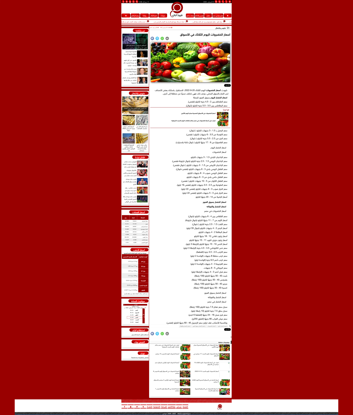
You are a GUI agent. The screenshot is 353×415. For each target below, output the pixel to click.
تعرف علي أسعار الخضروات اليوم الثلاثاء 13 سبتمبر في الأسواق (206, 363)
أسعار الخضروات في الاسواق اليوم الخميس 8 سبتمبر (166, 372)
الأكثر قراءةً (140, 157)
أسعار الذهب (139, 249)
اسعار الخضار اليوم (219, 97)
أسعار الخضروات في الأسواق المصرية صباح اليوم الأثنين (198, 113)
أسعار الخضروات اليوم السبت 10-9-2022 (207, 371)
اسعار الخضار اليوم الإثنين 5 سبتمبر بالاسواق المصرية (166, 381)
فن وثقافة (140, 30)
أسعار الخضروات (213, 90)
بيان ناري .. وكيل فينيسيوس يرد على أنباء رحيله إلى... (228, 21)
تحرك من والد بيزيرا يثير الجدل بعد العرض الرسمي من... (189, 21)
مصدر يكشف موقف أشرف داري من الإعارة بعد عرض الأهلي (148, 21)
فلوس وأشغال (220, 27)
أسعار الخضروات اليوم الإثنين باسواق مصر (167, 362)
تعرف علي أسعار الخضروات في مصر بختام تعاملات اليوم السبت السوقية (193, 120)
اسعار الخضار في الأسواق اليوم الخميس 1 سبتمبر (167, 390)
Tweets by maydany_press (139, 357)
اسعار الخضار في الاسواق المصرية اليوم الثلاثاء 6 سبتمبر (205, 381)
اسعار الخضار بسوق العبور (214, 202)
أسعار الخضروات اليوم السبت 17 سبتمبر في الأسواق (206, 355)
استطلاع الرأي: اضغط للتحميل (140, 334)
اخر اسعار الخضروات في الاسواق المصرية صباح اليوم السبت (207, 390)
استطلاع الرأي (138, 330)
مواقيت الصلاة (138, 301)
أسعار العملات (138, 212)
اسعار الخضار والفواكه (216, 206)
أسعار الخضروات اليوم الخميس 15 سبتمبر (167, 354)
